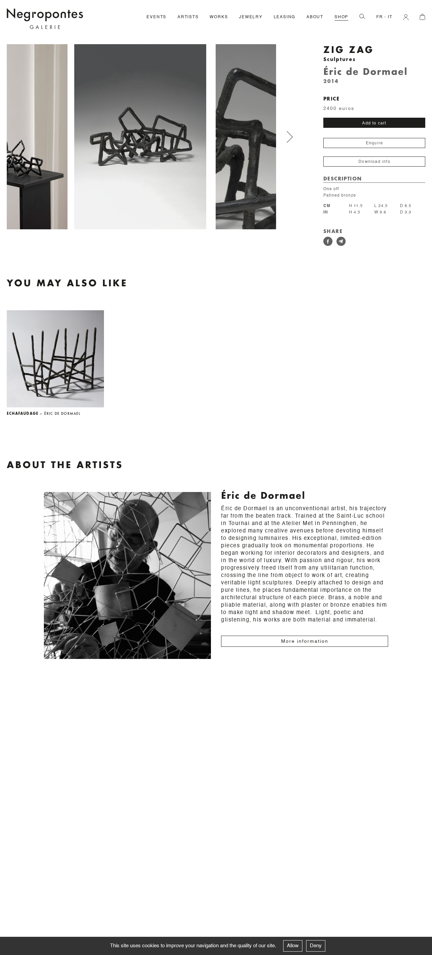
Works (219, 17)
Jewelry (251, 17)
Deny (316, 945)
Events (156, 17)
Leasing (285, 17)
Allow (293, 945)
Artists (188, 17)
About (314, 17)
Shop (341, 17)
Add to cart (374, 123)
